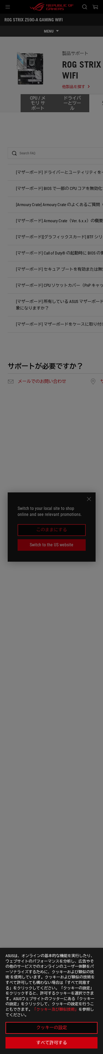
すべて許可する (51, 1042)
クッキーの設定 (51, 1027)
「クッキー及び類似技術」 (55, 1009)
